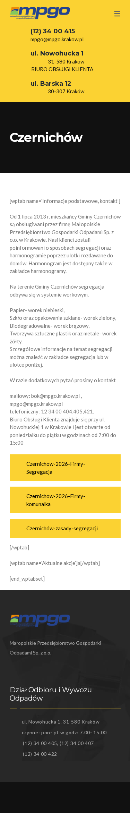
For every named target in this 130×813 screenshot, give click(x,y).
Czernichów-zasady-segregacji (62, 528)
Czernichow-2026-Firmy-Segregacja (55, 468)
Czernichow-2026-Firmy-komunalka (55, 500)
